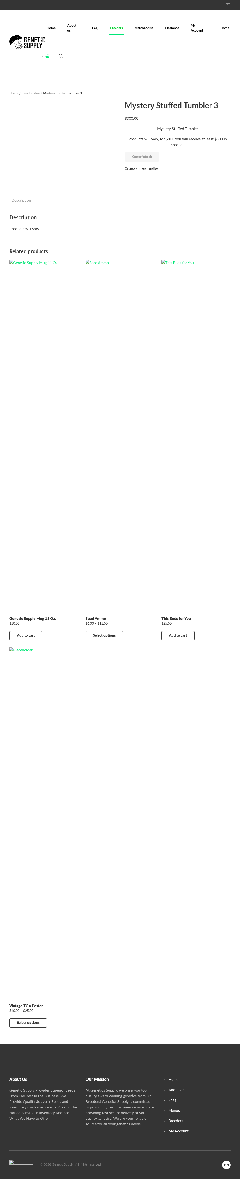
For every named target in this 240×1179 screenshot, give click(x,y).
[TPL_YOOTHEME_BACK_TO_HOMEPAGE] (27, 42)
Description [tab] (21, 200)
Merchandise (144, 28)
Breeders (116, 28)
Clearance (172, 28)
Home (51, 28)
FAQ (95, 28)
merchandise (31, 93)
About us (71, 28)
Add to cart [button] (26, 635)
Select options (104, 635)
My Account (197, 28)
